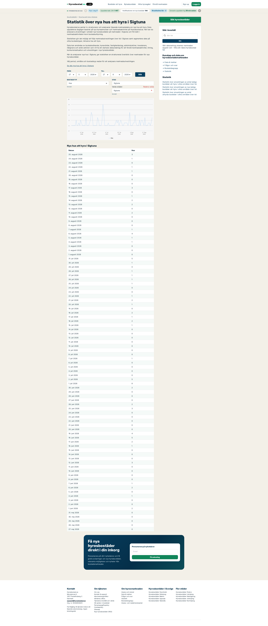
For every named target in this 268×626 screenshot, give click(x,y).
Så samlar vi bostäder (102, 603)
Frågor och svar (127, 596)
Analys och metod (127, 592)
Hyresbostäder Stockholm (158, 592)
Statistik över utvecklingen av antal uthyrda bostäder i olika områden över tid (179, 93)
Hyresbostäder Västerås (157, 601)
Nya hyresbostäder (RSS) (103, 612)
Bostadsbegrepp (127, 601)
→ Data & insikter (169, 62)
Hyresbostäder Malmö (156, 596)
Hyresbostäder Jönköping (185, 598)
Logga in (196, 4)
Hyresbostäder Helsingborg (185, 596)
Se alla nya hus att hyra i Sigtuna (80, 66)
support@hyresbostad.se (76, 601)
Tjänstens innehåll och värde (104, 601)
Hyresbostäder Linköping (185, 594)
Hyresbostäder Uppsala (157, 598)
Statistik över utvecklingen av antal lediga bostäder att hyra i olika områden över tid (179, 83)
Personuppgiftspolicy (101, 605)
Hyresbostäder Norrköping (185, 601)
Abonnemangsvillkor (101, 596)
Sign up (186, 4)
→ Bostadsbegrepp (170, 68)
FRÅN (69, 71)
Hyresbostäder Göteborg (157, 594)
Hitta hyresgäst (144, 4)
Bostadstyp (72, 80)
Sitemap (97, 609)
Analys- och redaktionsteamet (132, 603)
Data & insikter (126, 594)
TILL (102, 71)
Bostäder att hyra (115, 4)
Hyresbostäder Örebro (184, 592)
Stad (114, 80)
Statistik (124, 598)
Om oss (96, 592)
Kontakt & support (100, 594)
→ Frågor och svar (169, 65)
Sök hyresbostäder (180, 19)
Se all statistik (72, 17)
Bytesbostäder (130, 4)
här (163, 50)
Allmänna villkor (99, 598)
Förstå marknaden (160, 4)
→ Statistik (166, 71)
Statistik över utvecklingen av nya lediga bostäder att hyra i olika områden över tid (179, 88)
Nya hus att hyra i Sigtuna (88, 17)
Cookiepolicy (98, 607)
